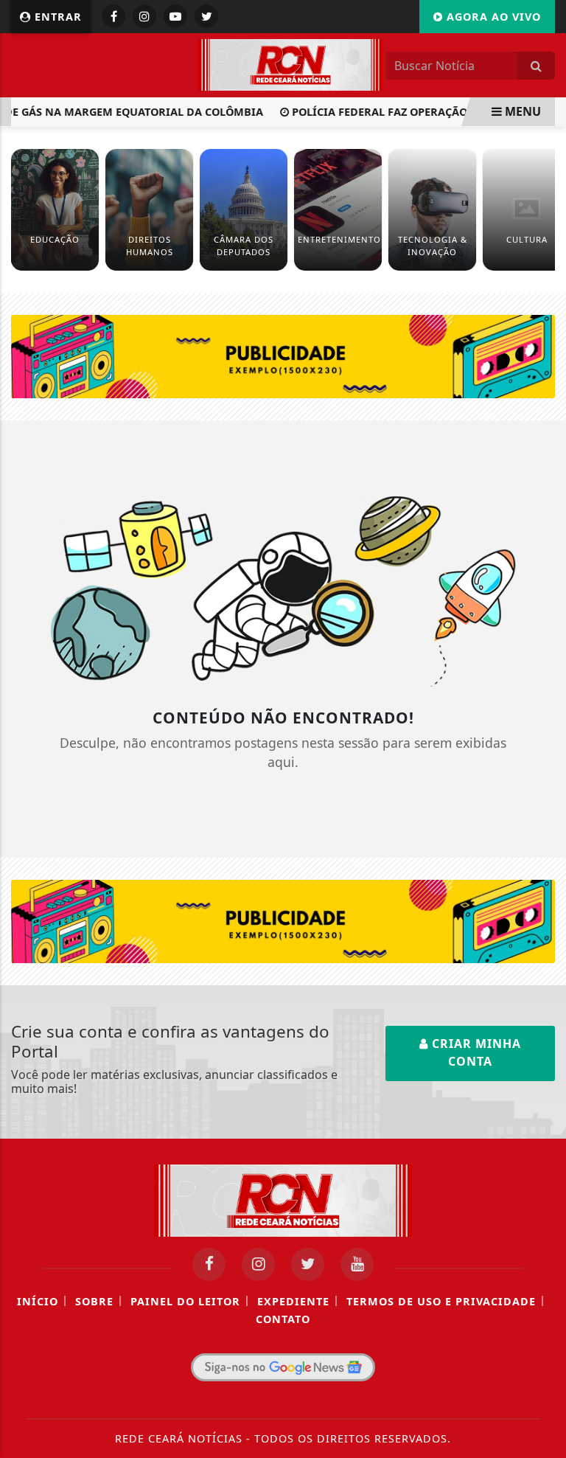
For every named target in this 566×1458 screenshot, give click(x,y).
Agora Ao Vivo (492, 17)
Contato (283, 1319)
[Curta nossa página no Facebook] (209, 1264)
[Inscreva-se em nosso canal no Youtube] (357, 1264)
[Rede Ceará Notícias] (290, 63)
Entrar (56, 17)
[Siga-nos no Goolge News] (283, 1367)
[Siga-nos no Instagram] (258, 1264)
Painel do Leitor (185, 1301)
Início (37, 1301)
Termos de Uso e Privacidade (441, 1301)
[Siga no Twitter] (206, 16)
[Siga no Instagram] (144, 16)
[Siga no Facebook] (113, 16)
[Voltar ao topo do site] (543, 802)
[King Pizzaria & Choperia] (283, 355)
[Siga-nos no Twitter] (307, 1264)
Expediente (293, 1301)
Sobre (94, 1301)
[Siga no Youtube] (175, 16)
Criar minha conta (474, 1052)
